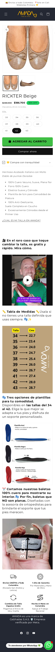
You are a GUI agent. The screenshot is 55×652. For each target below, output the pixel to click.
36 (39, 118)
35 (29, 118)
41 (8, 131)
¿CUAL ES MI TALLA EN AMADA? (21, 220)
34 (18, 118)
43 (28, 131)
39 (29, 125)
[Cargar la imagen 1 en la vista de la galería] (10, 83)
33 (8, 118)
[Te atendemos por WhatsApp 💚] (48, 645)
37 (8, 125)
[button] (6, 14)
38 (18, 125)
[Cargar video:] (27, 280)
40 (39, 125)
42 (16, 130)
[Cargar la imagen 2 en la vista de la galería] (27, 83)
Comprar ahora (27, 151)
